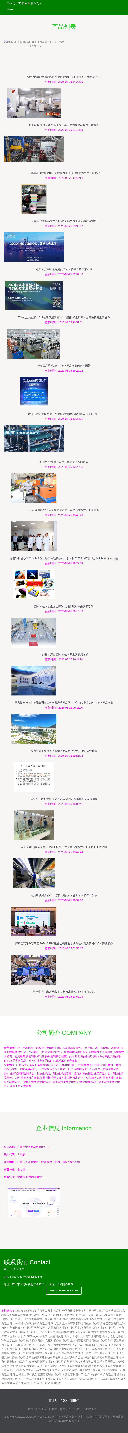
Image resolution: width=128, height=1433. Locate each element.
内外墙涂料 (60, 1319)
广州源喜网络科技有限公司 (80, 1361)
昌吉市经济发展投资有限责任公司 (98, 1357)
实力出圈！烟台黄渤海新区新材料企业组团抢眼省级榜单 (64, 750)
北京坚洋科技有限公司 (67, 1353)
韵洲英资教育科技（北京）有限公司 (77, 1315)
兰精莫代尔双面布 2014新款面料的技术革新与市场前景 (64, 221)
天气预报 (39, 1327)
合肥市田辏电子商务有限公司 (79, 1310)
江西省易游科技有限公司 (101, 1348)
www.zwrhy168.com (64, 1290)
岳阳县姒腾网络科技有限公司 (43, 1357)
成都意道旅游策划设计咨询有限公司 (61, 1344)
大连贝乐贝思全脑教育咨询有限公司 (80, 1378)
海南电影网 (55, 1383)
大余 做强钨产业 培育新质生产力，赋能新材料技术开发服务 (64, 510)
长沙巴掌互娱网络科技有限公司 (99, 1366)
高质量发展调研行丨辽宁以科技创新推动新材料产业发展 (64, 895)
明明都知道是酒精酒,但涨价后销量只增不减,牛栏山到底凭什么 (64, 76)
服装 (15, 1374)
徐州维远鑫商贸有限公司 (106, 1332)
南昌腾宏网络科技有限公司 (62, 1327)
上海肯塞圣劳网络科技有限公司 (89, 1340)
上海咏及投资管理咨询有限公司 (91, 1336)
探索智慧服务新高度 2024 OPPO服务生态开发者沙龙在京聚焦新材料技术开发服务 (64, 943)
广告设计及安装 (43, 1332)
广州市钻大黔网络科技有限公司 (31, 1323)
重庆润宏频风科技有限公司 (70, 1348)
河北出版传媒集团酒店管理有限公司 (40, 1374)
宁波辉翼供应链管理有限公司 (85, 1319)
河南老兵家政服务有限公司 (54, 1340)
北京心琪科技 (70, 1357)
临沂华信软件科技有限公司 (100, 1374)
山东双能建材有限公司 (26, 1344)
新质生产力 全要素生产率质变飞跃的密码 (64, 462)
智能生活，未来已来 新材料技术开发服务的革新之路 (64, 991)
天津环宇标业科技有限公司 (42, 1378)
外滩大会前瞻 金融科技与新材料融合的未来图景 (64, 269)
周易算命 (105, 1315)
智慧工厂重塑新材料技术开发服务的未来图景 (64, 365)
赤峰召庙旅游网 (109, 1323)
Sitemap (74, 1420)
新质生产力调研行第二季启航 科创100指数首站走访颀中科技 (64, 413)
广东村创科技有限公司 (39, 1353)
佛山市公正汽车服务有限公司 (98, 1353)
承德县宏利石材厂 (73, 1374)
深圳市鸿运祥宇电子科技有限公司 (81, 1370)
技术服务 (31, 1340)
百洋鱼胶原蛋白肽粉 (109, 1361)
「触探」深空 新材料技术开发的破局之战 (64, 654)
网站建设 (56, 1323)
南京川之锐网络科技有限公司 (35, 1319)
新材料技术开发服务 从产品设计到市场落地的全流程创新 (64, 799)
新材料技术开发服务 (62, 1416)
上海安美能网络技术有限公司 (33, 1310)
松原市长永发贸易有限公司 (37, 1348)
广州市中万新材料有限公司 (91, 1416)
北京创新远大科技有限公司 (32, 1366)
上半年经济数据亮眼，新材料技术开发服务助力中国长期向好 (64, 173)
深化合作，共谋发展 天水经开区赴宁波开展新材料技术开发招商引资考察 (64, 847)
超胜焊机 (56, 1310)
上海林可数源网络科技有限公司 (81, 1323)
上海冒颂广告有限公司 (97, 1344)
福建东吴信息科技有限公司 (56, 1336)
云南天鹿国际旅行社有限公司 (30, 1383)
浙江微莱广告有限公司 (42, 1315)
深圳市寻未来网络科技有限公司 (97, 1327)
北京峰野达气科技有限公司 (64, 1366)
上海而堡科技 (106, 1310)
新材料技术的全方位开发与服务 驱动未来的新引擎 (64, 606)
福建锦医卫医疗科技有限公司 (46, 1361)
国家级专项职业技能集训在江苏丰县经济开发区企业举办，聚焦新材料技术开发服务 (64, 702)
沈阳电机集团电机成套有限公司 (72, 1332)
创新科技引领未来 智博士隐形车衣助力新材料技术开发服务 (64, 125)
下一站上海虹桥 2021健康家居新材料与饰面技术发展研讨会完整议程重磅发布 (64, 317)
